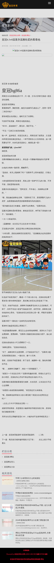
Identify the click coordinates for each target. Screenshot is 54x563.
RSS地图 (37, 554)
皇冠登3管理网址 (8, 104)
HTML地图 (43, 554)
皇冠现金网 (29, 559)
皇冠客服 (36, 559)
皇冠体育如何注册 (9, 156)
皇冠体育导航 (14, 559)
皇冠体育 (22, 559)
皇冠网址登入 (8, 462)
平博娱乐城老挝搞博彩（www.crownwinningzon (33, 493)
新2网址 (41, 559)
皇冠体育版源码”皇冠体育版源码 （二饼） (27, 435)
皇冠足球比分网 (14, 35)
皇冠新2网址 (26, 35)
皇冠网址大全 (8, 467)
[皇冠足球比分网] (9, 3)
